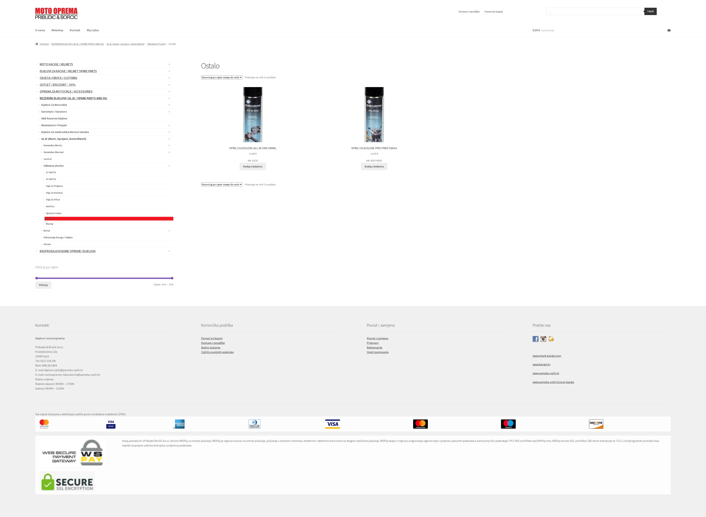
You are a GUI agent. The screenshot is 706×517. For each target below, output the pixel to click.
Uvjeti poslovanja (377, 352)
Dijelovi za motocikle (54, 105)
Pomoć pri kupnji (494, 11)
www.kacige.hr (541, 364)
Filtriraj (43, 285)
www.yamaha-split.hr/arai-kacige (553, 382)
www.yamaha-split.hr (546, 373)
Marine (49, 223)
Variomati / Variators (54, 111)
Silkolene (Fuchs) (156, 44)
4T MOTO (51, 179)
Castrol (48, 159)
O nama (40, 30)
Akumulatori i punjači (54, 125)
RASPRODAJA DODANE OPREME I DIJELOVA (67, 251)
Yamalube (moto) (53, 145)
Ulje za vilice (53, 199)
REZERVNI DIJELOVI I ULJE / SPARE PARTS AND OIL (77, 44)
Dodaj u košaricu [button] (252, 166)
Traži (650, 11)
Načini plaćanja (210, 347)
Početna (44, 44)
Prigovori (373, 343)
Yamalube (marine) (54, 152)
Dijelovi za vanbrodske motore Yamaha (65, 132)
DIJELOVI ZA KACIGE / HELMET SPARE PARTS (68, 71)
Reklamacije (374, 347)
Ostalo (48, 218)
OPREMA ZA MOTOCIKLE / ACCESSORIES (66, 91)
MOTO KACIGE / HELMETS (56, 64)
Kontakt (75, 30)
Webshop (57, 30)
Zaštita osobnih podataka (217, 352)
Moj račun (93, 30)
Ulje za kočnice (54, 192)
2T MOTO (51, 172)
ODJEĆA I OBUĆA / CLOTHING (58, 78)
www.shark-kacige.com (547, 356)
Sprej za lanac (53, 213)
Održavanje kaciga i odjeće (58, 237)
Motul (47, 230)
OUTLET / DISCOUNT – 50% (58, 85)
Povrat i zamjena (377, 338)
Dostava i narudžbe (469, 11)
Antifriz (50, 206)
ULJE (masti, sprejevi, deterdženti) (126, 44)
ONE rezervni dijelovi (54, 118)
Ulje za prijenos (54, 186)
